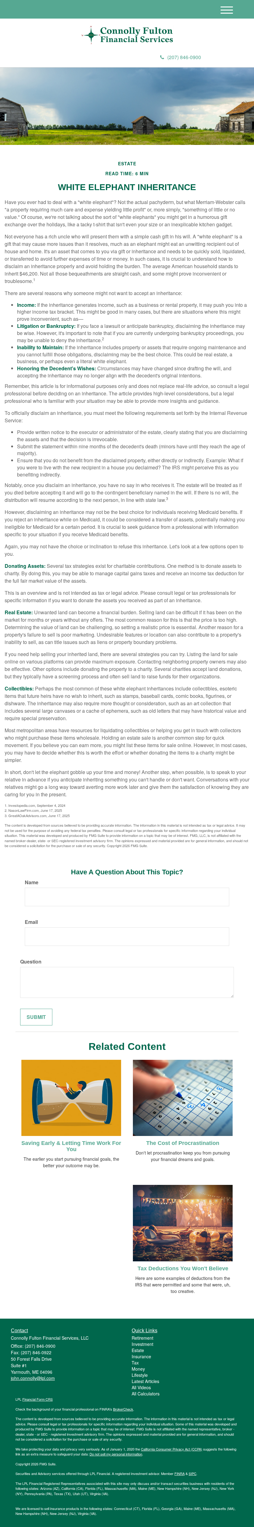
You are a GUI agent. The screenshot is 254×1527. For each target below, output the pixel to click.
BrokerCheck (123, 1409)
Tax (135, 1363)
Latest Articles (145, 1381)
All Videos (141, 1387)
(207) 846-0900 (184, 57)
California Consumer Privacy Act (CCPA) (171, 1449)
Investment (142, 1344)
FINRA (179, 1473)
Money (138, 1369)
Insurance (141, 1356)
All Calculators (146, 1393)
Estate (138, 1350)
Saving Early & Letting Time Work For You (71, 1146)
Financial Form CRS (37, 1399)
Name (31, 882)
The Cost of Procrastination (182, 1143)
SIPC (192, 1473)
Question (31, 961)
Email (31, 922)
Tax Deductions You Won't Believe (183, 1268)
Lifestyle (140, 1375)
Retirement (142, 1338)
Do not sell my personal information (116, 1453)
